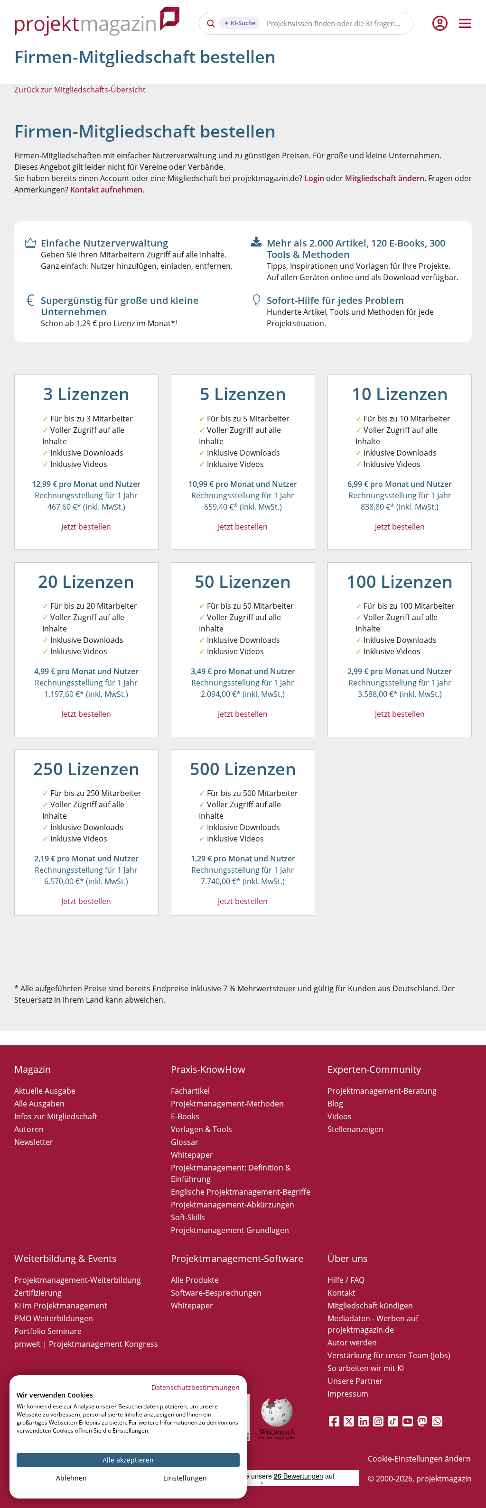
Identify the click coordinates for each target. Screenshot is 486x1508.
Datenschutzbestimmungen (195, 1387)
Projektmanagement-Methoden (227, 1103)
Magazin (32, 1069)
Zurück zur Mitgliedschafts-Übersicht (80, 89)
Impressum (347, 1394)
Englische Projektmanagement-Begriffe (240, 1192)
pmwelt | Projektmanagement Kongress (86, 1344)
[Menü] (465, 23)
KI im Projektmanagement (60, 1305)
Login (314, 178)
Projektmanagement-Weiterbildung (77, 1280)
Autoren (29, 1129)
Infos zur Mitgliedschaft (55, 1116)
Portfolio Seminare (48, 1331)
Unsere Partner (355, 1381)
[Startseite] (97, 23)
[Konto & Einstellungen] (439, 23)
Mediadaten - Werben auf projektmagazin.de (372, 1324)
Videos (339, 1116)
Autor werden (352, 1342)
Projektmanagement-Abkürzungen (232, 1204)
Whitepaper (192, 1155)
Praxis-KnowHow (208, 1069)
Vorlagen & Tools (201, 1129)
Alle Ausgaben (39, 1103)
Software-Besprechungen (216, 1293)
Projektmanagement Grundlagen (230, 1230)
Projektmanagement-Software (237, 1258)
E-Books (185, 1116)
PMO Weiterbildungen (53, 1318)
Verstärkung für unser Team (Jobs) (388, 1355)
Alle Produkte (195, 1280)
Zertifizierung (38, 1293)
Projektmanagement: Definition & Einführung (231, 1173)
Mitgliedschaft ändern (384, 178)
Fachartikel (190, 1091)
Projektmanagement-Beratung (382, 1091)
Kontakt (341, 1293)
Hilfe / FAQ (345, 1280)
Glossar (184, 1142)
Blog (335, 1103)
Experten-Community (374, 1069)
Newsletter (33, 1142)
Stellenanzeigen (355, 1129)
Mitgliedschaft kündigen (370, 1305)
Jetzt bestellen (86, 526)
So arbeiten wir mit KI (365, 1368)
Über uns (347, 1258)
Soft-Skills (188, 1217)
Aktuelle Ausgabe (44, 1091)
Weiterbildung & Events (65, 1258)
